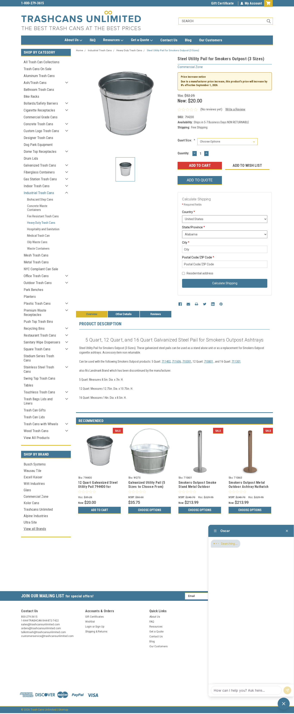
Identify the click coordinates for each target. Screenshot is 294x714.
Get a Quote (140, 40)
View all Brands (35, 529)
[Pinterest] (221, 304)
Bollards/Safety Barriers (41, 103)
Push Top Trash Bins (38, 321)
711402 (166, 361)
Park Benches (33, 289)
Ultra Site (30, 522)
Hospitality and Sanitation (43, 229)
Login (88, 626)
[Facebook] (180, 304)
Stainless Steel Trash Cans (39, 369)
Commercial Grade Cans (40, 117)
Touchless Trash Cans (39, 392)
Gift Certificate (222, 3)
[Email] (188, 304)
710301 (186, 361)
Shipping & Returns (96, 631)
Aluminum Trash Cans (39, 76)
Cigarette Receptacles (39, 110)
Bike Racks (31, 96)
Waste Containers (38, 248)
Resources (112, 40)
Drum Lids (31, 158)
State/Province (193, 227)
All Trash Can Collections (41, 62)
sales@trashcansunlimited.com (44, 3)
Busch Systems (35, 464)
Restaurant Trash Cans (40, 335)
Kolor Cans (31, 503)
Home (79, 50)
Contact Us (168, 40)
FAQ (93, 40)
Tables (28, 385)
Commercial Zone (36, 496)
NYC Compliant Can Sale (41, 269)
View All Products (37, 438)
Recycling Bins (34, 328)
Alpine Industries (36, 516)
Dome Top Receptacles (40, 151)
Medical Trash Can (38, 236)
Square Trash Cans (37, 349)
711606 (176, 361)
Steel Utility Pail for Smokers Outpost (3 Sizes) (173, 50)
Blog (188, 40)
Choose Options (149, 510)
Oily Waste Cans (37, 242)
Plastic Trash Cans (37, 303)
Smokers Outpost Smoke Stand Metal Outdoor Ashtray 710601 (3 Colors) (198, 487)
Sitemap (63, 709)
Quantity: (183, 153)
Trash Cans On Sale (37, 69)
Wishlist (90, 621)
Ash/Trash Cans (35, 82)
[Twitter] (204, 304)
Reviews (155, 314)
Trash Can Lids (34, 417)
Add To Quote (200, 180)
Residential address (200, 273)
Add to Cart (99, 510)
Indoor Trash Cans (37, 186)
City (185, 242)
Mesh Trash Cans (36, 255)
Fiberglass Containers (39, 172)
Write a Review (235, 109)
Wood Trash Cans (36, 431)
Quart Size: (186, 140)
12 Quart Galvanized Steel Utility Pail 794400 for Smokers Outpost (98, 487)
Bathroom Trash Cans (39, 89)
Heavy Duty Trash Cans (41, 223)
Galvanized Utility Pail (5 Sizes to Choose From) (146, 485)
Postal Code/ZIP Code (198, 257)
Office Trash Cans (36, 276)
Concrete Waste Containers (37, 208)
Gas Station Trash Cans (40, 179)
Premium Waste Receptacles (35, 312)
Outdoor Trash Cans (38, 283)
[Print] (196, 304)
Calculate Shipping (224, 283)
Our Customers (210, 40)
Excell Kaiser (33, 477)
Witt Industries (34, 483)
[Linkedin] (213, 304)
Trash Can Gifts (35, 410)
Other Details (124, 314)
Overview (91, 314)
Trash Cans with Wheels (41, 424)
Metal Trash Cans (36, 262)
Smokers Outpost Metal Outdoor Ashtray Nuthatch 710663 (248, 487)
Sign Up (99, 626)
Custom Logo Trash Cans (41, 131)
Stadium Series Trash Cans (39, 358)
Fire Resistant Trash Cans (43, 216)
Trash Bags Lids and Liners (38, 401)
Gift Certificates (94, 616)
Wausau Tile (32, 470)
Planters (30, 296)
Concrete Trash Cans (38, 124)
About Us (72, 40)
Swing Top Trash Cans (39, 378)
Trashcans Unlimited (38, 509)
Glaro (27, 490)
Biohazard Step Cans (40, 199)
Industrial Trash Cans (39, 193)
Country (188, 212)
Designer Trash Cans (38, 138)
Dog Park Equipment (38, 144)
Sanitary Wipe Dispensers (42, 342)
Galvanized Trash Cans (40, 165)
